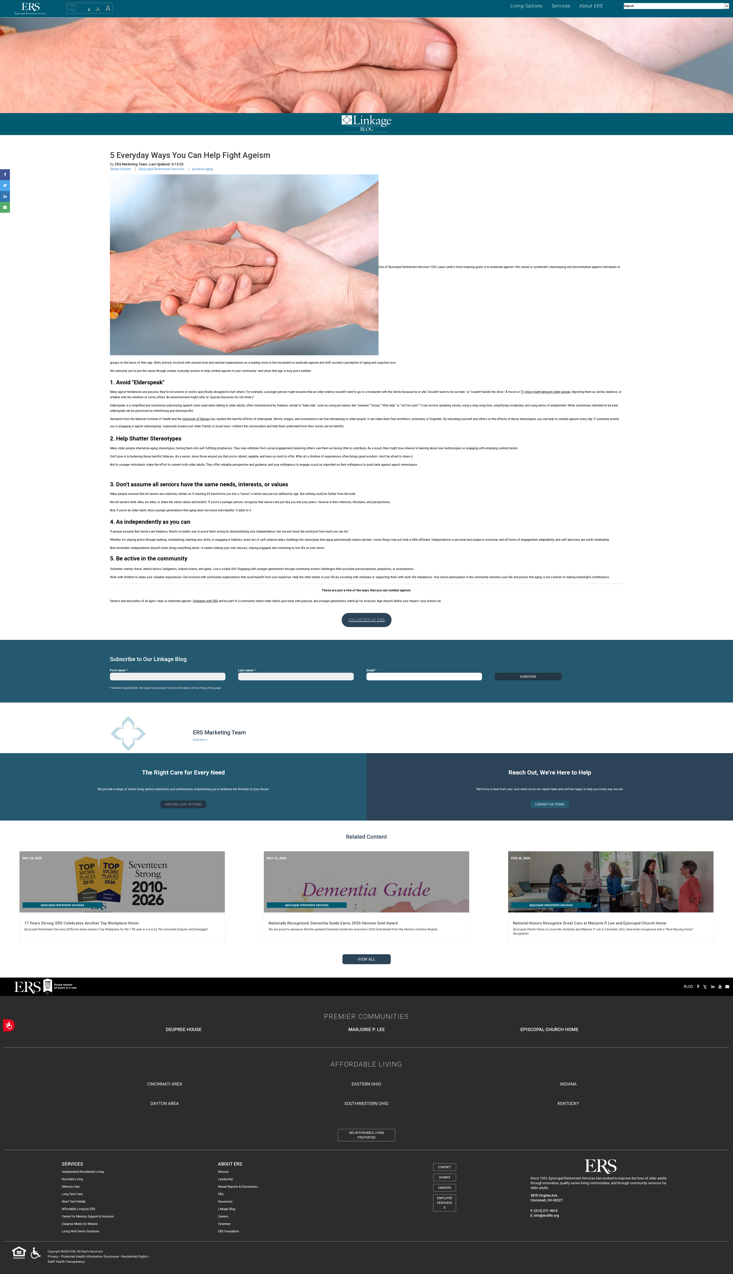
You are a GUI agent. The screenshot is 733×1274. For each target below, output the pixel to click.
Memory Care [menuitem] (71, 1186)
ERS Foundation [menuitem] (228, 1231)
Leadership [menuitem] (225, 1179)
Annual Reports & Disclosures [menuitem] (238, 1186)
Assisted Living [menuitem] (72, 1179)
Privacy (53, 1256)
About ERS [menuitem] (591, 6)
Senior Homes (120, 169)
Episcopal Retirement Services (162, 169)
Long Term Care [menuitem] (72, 1194)
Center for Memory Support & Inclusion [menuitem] (88, 1216)
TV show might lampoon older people (545, 392)
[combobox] (674, 6)
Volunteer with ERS (205, 601)
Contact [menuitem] (444, 1167)
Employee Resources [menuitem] (444, 1202)
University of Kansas (196, 419)
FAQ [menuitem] (221, 1194)
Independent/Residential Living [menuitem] (83, 1172)
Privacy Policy (207, 687)
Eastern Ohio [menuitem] (366, 1084)
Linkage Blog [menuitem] (226, 1209)
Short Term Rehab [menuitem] (74, 1201)
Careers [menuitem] (223, 1216)
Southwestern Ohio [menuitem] (366, 1103)
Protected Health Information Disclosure (90, 1256)
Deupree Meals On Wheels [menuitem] (80, 1224)
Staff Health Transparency (66, 1261)
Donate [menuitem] (444, 1177)
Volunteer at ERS (366, 620)
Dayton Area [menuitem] (164, 1103)
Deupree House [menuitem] (184, 1029)
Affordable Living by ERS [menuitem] (78, 1209)
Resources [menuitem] (225, 1201)
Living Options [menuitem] (527, 6)
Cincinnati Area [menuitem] (164, 1084)
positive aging (202, 169)
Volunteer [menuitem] (224, 1224)
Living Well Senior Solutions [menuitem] (80, 1231)
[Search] (726, 6)
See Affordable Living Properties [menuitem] (366, 1135)
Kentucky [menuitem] (568, 1103)
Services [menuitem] (561, 6)
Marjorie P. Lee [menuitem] (366, 1029)
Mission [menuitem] (223, 1172)
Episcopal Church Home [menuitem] (549, 1029)
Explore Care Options (183, 804)
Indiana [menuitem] (568, 1084)
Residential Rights (134, 1256)
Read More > (200, 739)
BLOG (688, 986)
